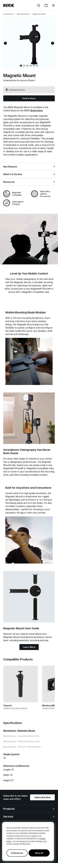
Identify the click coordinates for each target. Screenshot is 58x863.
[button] (53, 5)
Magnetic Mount (39, 14)
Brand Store (36, 110)
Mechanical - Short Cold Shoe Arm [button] (21, 741)
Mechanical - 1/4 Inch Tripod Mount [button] (22, 746)
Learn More (29, 647)
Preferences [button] (17, 853)
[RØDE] (8, 5)
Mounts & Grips (23, 14)
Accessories (8, 14)
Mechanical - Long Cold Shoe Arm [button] (21, 736)
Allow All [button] (39, 853)
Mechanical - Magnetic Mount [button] (19, 730)
